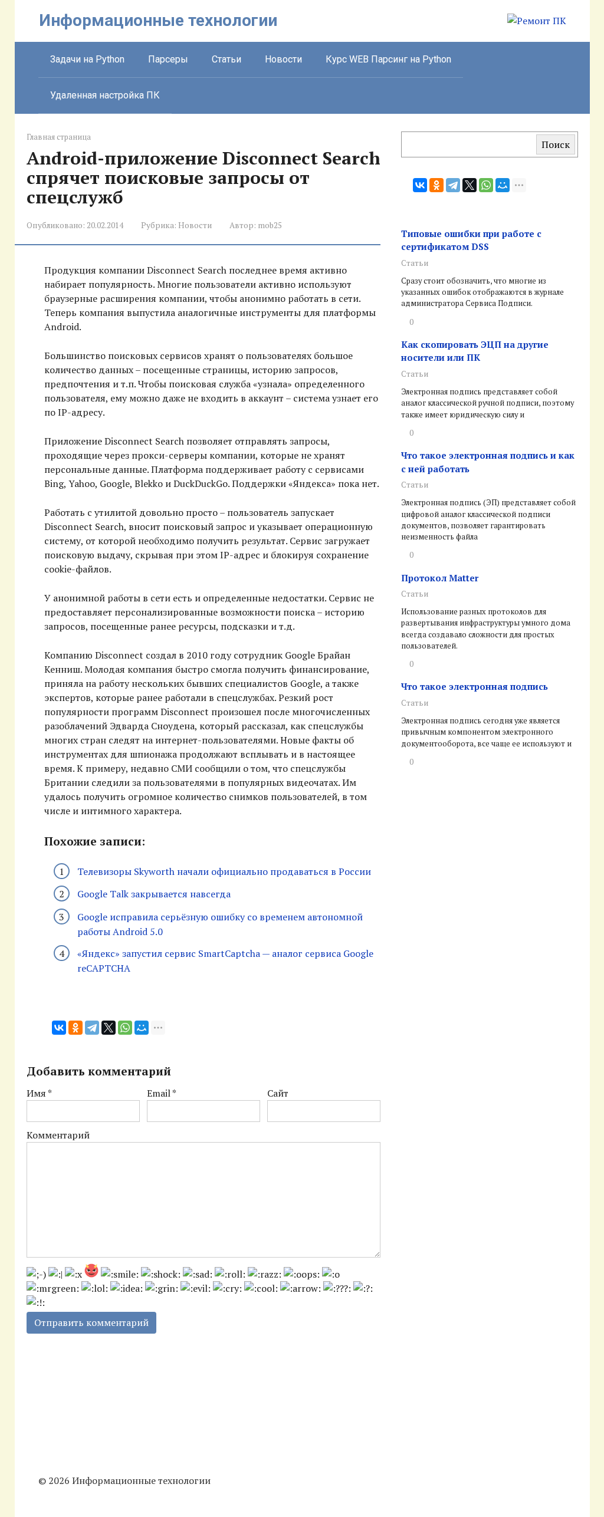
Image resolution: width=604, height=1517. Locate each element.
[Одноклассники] (75, 1028)
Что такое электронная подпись (474, 686)
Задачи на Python (87, 59)
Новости (283, 59)
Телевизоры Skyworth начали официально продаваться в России (224, 871)
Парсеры (168, 59)
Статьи (226, 59)
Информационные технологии (158, 20)
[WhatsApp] (125, 1028)
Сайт (277, 1093)
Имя (39, 1093)
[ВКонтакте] (59, 1028)
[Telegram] (92, 1028)
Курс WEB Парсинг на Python (388, 59)
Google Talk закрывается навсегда (154, 893)
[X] (108, 1028)
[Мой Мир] (141, 1028)
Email (161, 1093)
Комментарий (58, 1134)
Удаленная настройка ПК (105, 95)
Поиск (555, 144)
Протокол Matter (439, 578)
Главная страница (59, 137)
